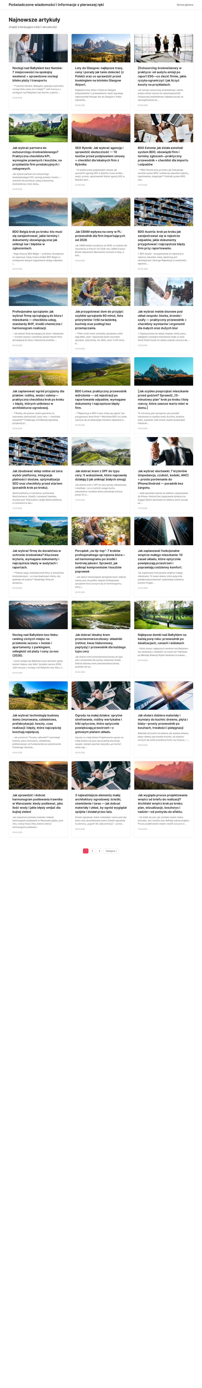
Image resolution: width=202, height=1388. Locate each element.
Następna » (111, 851)
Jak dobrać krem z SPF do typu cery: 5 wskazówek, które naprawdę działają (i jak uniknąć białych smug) (101, 475)
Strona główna (185, 4)
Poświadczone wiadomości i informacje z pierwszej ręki (56, 5)
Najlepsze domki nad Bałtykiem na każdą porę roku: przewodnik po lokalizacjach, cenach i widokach (162, 639)
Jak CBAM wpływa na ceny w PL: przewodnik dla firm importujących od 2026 (100, 236)
